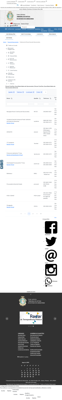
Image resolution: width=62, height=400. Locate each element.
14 (24, 372)
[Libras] (1, 161)
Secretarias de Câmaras (36, 335)
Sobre (55, 217)
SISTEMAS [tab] (9, 37)
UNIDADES (21, 333)
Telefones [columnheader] (46, 98)
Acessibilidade (26, 5)
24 (33, 374)
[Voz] (1, 164)
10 (33, 370)
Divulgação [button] (9, 205)
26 (38, 374)
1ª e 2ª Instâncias (34, 342)
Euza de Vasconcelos (23, 342)
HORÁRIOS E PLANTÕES (37, 333)
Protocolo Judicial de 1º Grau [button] (14, 153)
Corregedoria (30, 29)
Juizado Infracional (23, 346)
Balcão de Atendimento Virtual (15, 155)
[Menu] (6, 29)
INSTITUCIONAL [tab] (26, 34)
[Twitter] (7, 23)
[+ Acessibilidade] (1, 167)
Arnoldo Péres (21, 335)
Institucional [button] (11, 29)
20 (22, 374)
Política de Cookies (35, 353)
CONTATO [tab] (40, 34)
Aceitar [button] (3, 390)
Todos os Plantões (35, 344)
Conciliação (18, 29)
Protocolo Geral (34, 337)
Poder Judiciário (21, 14)
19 (38, 372)
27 (22, 376)
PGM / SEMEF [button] (10, 195)
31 (33, 376)
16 (30, 372)
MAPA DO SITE (31, 292)
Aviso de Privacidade (35, 355)
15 (27, 372)
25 (36, 374)
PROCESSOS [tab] (52, 34)
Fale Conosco (40, 5)
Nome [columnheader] (8, 98)
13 (22, 372)
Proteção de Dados (12, 3)
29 (27, 376)
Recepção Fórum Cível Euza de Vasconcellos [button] (18, 111)
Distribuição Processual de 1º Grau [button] (16, 163)
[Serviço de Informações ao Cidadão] (56, 5)
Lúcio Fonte (21, 344)
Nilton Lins (21, 348)
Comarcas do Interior (23, 349)
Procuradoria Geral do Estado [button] (14, 184)
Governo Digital (49, 5)
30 (30, 376)
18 (36, 372)
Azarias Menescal (22, 340)
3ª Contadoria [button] (10, 142)
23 (30, 374)
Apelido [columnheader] (36, 98)
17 (33, 372)
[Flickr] (7, 26)
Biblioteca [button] (9, 173)
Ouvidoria (33, 5)
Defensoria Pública (35, 338)
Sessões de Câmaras (35, 346)
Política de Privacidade (36, 349)
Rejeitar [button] (9, 390)
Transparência (14, 25)
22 (27, 374)
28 (24, 376)
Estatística (37, 29)
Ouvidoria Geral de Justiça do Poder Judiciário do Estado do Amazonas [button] (19, 120)
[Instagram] (5, 26)
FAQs (55, 29)
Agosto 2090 (25, 362)
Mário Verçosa (22, 338)
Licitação (24, 29)
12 (38, 370)
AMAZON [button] (9, 132)
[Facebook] (5, 23)
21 (24, 374)
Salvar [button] (39, 397)
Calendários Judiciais (35, 340)
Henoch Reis (21, 337)
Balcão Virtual (25, 23)
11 (36, 370)
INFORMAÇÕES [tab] (10, 34)
